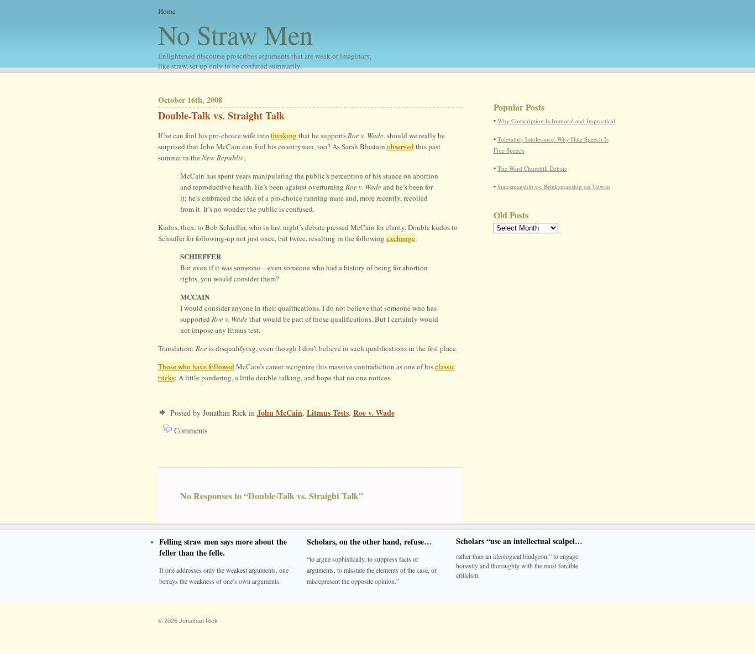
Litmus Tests (328, 412)
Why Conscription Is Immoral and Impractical (556, 121)
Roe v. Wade (374, 412)
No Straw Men (264, 44)
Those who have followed (196, 367)
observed (400, 146)
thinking (284, 135)
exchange (400, 238)
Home (167, 11)
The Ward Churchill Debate (532, 168)
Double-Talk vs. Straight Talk (221, 115)
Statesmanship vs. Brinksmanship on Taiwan (553, 186)
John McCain (279, 412)
